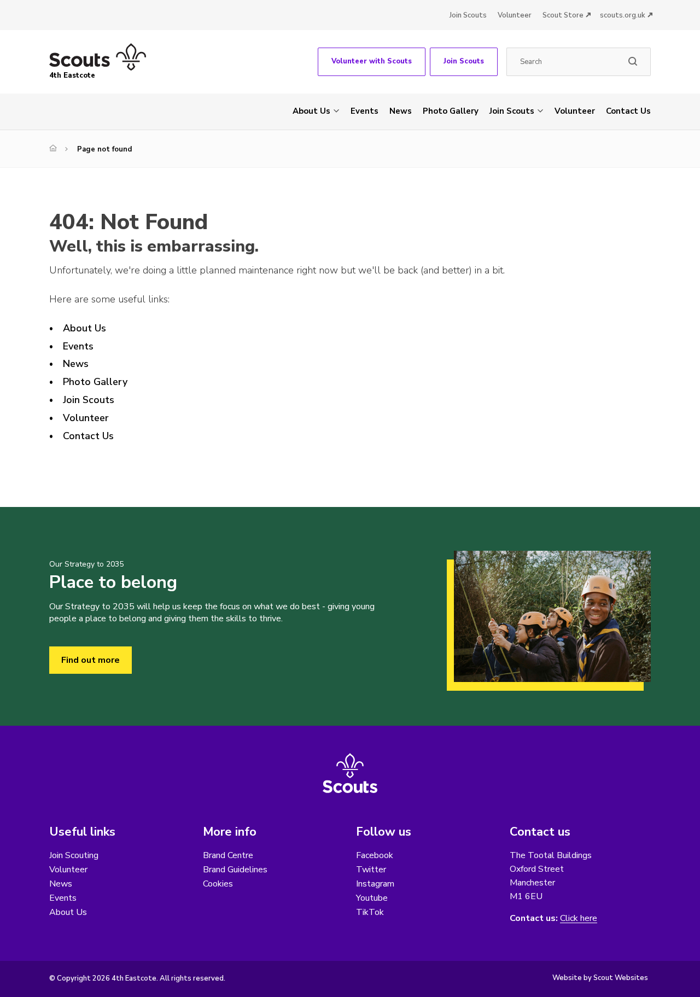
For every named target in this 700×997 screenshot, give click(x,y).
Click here (578, 918)
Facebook (374, 855)
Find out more (90, 660)
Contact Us (628, 111)
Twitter (371, 870)
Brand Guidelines (235, 870)
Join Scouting (73, 855)
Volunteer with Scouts (371, 61)
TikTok (370, 912)
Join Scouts (468, 15)
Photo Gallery (451, 111)
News (400, 111)
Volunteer (515, 15)
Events (364, 111)
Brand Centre (228, 855)
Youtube (372, 898)
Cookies (218, 884)
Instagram (375, 884)
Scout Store (563, 15)
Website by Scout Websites (600, 978)
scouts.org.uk (622, 15)
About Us (311, 111)
